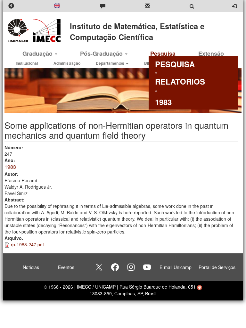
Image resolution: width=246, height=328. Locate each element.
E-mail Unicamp (176, 267)
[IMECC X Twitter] (99, 267)
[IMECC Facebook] (115, 267)
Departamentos (110, 63)
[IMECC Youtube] (147, 267)
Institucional (27, 63)
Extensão (211, 53)
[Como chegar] (199, 286)
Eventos (66, 267)
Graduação (38, 53)
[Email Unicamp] (147, 6)
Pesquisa (163, 53)
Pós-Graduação (102, 53)
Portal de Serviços (217, 267)
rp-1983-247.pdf (27, 244)
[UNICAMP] (19, 30)
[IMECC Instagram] (131, 267)
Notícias (31, 267)
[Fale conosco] (102, 6)
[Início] (46, 30)
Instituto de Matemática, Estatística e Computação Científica (137, 31)
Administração (66, 63)
